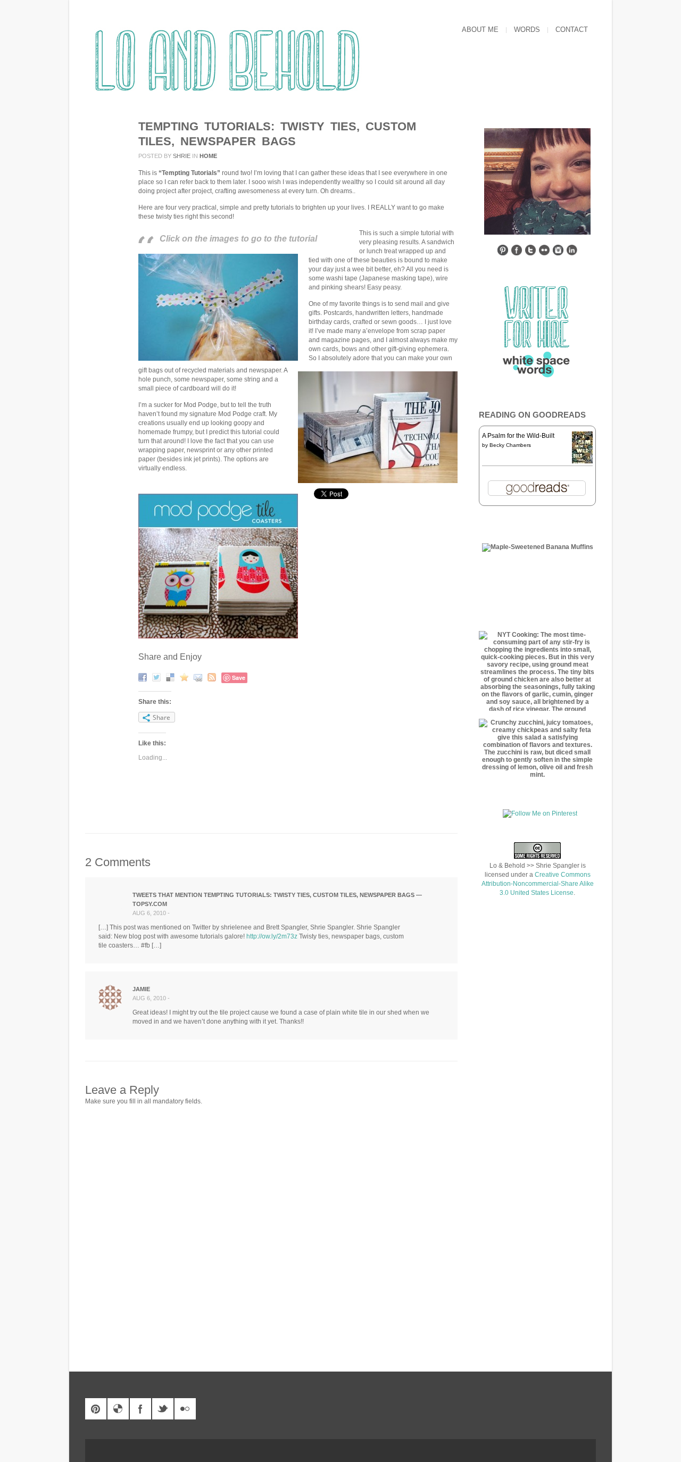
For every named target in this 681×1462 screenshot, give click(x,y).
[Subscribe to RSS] (213, 676)
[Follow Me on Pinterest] (540, 814)
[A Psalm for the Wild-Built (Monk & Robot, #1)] (582, 463)
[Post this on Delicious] (171, 676)
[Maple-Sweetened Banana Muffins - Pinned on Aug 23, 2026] (537, 547)
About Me (480, 30)
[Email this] (199, 676)
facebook (140, 1408)
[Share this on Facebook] (144, 676)
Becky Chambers (510, 445)
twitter (162, 1408)
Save (238, 678)
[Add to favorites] (185, 676)
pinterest (95, 1408)
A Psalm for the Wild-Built (518, 435)
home (208, 156)
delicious (118, 1408)
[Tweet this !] (157, 676)
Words (527, 30)
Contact (571, 30)
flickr (185, 1408)
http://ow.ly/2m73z (271, 936)
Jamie (141, 989)
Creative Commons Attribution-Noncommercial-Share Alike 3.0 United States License (537, 883)
